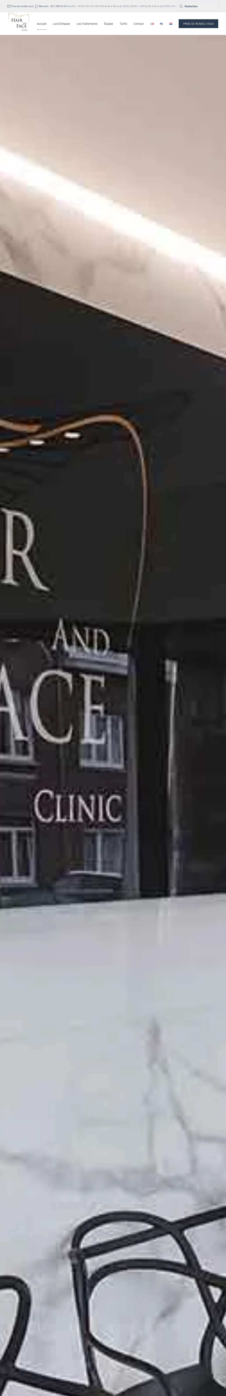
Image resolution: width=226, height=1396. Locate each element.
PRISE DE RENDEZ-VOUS (198, 23)
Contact (139, 23)
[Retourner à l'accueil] (19, 23)
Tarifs (123, 23)
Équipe (108, 23)
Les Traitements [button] (86, 23)
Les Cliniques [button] (61, 23)
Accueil (41, 23)
